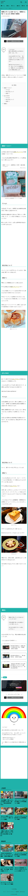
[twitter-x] (12, 889)
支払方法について (10, 91)
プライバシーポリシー (11, 891)
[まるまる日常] (3, 2)
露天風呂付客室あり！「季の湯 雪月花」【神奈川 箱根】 (18, 656)
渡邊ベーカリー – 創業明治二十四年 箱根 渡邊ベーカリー (14, 165)
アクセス (8, 89)
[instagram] (14, 889)
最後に (5, 103)
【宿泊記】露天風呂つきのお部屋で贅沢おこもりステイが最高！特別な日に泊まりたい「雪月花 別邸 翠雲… (18, 666)
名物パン (8, 93)
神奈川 (5, 677)
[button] (5, 41)
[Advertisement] (14, 124)
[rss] (16, 889)
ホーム (4, 891)
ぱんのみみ (7, 95)
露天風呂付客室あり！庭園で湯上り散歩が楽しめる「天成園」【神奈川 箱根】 (18, 647)
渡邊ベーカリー (8, 87)
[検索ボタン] (21, 2)
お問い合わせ (22, 891)
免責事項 (17, 891)
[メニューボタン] (26, 2)
